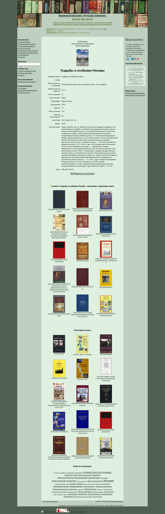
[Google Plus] (138, 58)
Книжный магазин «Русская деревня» (82, 15)
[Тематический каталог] (135, 85)
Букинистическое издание (28, 51)
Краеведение (82, 41)
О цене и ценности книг (27, 71)
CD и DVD (21, 57)
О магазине (22, 88)
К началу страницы (50, 501)
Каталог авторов (24, 49)
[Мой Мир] (133, 58)
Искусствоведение (83, 46)
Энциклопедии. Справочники (82, 44)
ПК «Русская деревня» (114, 501)
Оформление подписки (27, 82)
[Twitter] (130, 58)
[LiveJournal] (135, 58)
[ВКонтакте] (127, 58)
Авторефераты (23, 55)
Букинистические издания (134, 93)
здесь (105, 29)
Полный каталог (24, 42)
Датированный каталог (27, 44)
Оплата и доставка (25, 73)
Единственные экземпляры (135, 95)
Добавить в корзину (82, 173)
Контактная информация (27, 90)
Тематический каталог (26, 46)
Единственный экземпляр (28, 53)
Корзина (21, 75)
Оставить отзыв (24, 93)
